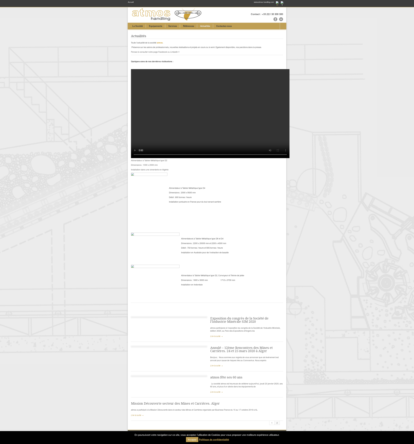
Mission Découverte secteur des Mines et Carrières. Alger (175, 403)
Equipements (155, 25)
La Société (137, 25)
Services (172, 25)
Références (188, 25)
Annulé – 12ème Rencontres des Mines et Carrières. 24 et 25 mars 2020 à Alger (241, 349)
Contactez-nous (224, 25)
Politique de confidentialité (214, 439)
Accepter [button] (192, 439)
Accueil (131, 2)
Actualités (205, 25)
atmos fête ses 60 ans (226, 377)
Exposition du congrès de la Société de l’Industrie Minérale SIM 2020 (239, 320)
